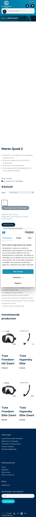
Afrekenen (5, 470)
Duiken (25, 217)
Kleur (4, 193)
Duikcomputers (16, 217)
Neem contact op (8, 475)
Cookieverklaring (7, 515)
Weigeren (18, 283)
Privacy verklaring (8, 446)
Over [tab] (29, 238)
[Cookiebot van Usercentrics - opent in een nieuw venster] (25, 232)
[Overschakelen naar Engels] (33, 1)
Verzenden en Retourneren (11, 444)
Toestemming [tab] (7, 238)
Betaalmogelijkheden (9, 449)
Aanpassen (17, 277)
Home (4, 18)
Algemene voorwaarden (10, 441)
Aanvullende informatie (13, 228)
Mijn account (6, 472)
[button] (31, 27)
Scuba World (11, 513)
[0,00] (32, 6)
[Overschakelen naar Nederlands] (30, 1)
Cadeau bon (6, 485)
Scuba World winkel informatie (12, 438)
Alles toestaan (18, 271)
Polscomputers (7, 219)
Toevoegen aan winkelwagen (15, 208)
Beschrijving (8, 225)
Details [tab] (18, 238)
